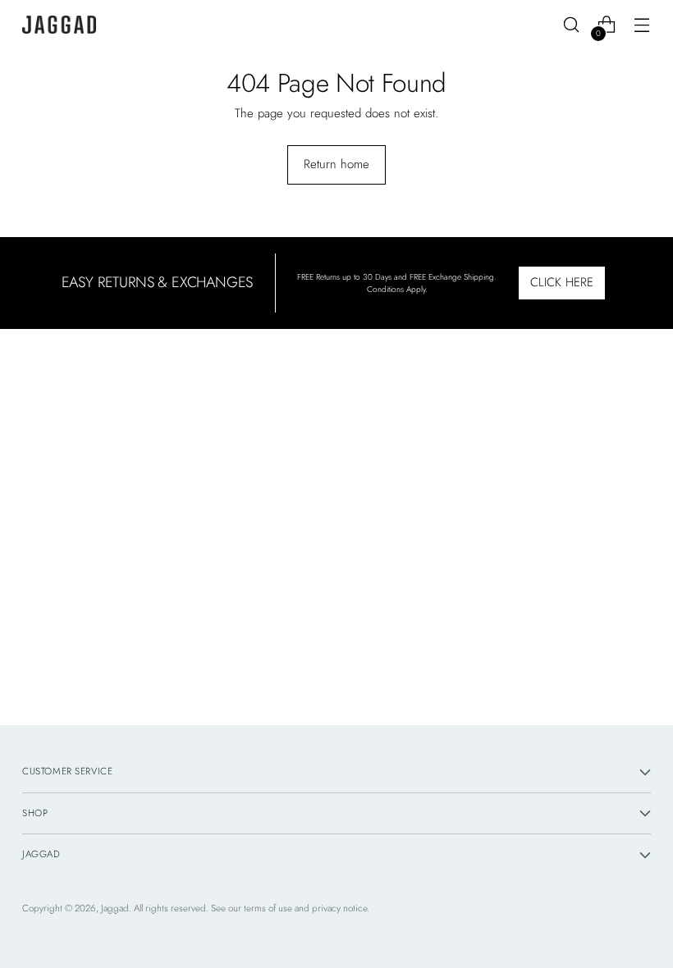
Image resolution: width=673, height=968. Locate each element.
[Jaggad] (59, 25)
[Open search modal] (571, 25)
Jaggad (115, 908)
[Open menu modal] (642, 25)
